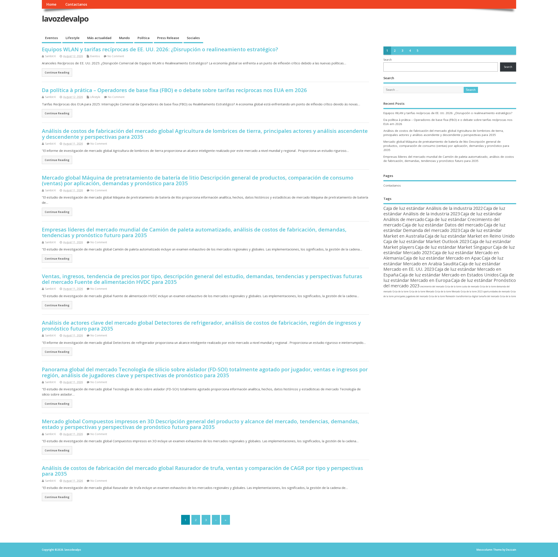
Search (387, 60)
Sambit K (50, 56)
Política (144, 38)
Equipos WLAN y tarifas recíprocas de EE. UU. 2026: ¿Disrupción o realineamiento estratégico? (160, 49)
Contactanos (76, 4)
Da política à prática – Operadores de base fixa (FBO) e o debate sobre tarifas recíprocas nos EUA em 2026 (174, 90)
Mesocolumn (484, 550)
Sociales (193, 38)
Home (51, 4)
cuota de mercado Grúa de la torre (479, 286)
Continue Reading (57, 72)
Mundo (124, 38)
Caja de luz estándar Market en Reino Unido (470, 236)
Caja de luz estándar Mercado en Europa (448, 277)
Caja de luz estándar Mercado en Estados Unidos (449, 275)
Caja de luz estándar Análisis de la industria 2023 (444, 211)
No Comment (115, 56)
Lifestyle (73, 38)
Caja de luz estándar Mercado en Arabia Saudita (443, 260)
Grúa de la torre (417, 291)
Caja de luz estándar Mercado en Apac (442, 258)
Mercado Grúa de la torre (438, 291)
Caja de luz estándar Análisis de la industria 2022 (433, 208)
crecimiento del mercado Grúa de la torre (440, 286)
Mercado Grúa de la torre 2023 (467, 291)
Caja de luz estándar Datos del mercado (442, 225)
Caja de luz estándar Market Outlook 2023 (426, 241)
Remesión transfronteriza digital (462, 296)
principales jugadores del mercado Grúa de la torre (419, 296)
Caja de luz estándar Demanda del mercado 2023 (444, 227)
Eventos (51, 38)
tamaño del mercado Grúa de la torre (497, 296)
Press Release (168, 38)
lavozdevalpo (65, 18)
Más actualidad (99, 38)
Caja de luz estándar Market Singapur (453, 247)
